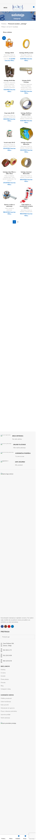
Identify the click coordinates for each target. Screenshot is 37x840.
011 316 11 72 (7, 650)
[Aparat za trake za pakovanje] (9, 195)
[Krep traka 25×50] (9, 104)
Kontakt (3, 676)
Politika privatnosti (6, 698)
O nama (3, 673)
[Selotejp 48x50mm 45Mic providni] (26, 104)
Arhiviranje (6, 82)
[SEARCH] (33, 637)
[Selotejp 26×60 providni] (26, 43)
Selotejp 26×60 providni (26, 53)
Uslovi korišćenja (6, 701)
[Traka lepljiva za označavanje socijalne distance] (26, 195)
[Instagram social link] (16, 1)
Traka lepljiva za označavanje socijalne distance (26, 206)
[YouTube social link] (19, 1)
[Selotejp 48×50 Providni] (26, 71)
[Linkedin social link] (21, 1)
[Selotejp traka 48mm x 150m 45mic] (9, 163)
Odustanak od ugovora (8, 708)
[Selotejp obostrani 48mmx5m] (26, 133)
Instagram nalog (6, 689)
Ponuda (3, 682)
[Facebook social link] (14, 1)
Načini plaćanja (5, 717)
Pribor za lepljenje (9, 84)
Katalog (3, 669)
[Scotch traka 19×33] (9, 133)
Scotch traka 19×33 (9, 142)
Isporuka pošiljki (5, 714)
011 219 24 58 (7, 655)
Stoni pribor (7, 55)
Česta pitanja (5, 679)
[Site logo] (17, 7)
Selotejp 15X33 (9, 53)
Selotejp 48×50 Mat (9, 80)
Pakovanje (12, 82)
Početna (3, 24)
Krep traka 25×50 (9, 113)
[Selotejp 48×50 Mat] (9, 71)
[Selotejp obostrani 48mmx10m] (26, 163)
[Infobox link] (12, 437)
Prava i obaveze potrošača (9, 711)
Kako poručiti (5, 705)
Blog (2, 685)
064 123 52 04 (7, 661)
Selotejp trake (11, 56)
